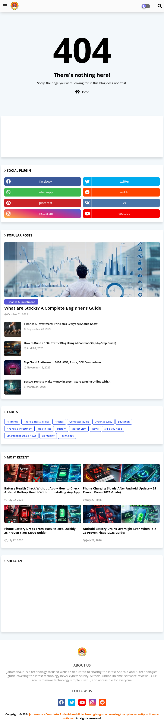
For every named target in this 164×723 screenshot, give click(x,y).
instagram (45, 213)
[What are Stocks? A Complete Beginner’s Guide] (82, 269)
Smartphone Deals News (21, 436)
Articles (59, 421)
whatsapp (46, 192)
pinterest (45, 203)
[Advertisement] (82, 598)
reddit (124, 192)
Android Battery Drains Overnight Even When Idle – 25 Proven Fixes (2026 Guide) (120, 531)
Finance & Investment (19, 428)
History (61, 428)
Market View (79, 428)
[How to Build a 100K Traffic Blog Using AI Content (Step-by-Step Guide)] (12, 348)
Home (84, 92)
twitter (124, 181)
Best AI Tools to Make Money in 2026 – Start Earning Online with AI (67, 381)
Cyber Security (103, 421)
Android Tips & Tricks (36, 421)
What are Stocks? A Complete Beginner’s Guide (52, 308)
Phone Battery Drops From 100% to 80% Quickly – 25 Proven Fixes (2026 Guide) (41, 531)
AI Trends (12, 421)
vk (124, 203)
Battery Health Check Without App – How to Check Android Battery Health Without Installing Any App (42, 490)
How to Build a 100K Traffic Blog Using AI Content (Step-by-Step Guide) (70, 343)
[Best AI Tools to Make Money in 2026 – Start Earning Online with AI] (12, 387)
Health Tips (44, 428)
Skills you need (113, 428)
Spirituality (48, 436)
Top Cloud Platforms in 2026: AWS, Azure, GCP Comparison (62, 362)
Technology (67, 436)
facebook (45, 181)
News (95, 428)
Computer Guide (79, 421)
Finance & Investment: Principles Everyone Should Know (61, 324)
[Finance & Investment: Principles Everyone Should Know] (12, 329)
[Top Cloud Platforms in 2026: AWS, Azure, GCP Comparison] (12, 367)
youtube (124, 213)
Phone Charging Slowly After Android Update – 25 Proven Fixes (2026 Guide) (119, 490)
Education (124, 421)
